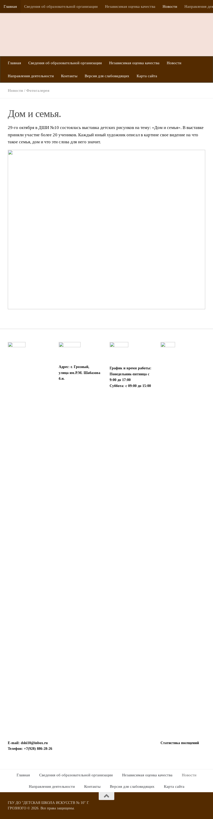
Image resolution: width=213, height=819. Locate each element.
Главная (10, 6)
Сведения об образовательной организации (61, 6)
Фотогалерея (37, 90)
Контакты (69, 76)
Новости (170, 6)
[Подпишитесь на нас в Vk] (201, 806)
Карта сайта (147, 76)
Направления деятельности (31, 76)
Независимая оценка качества (130, 6)
